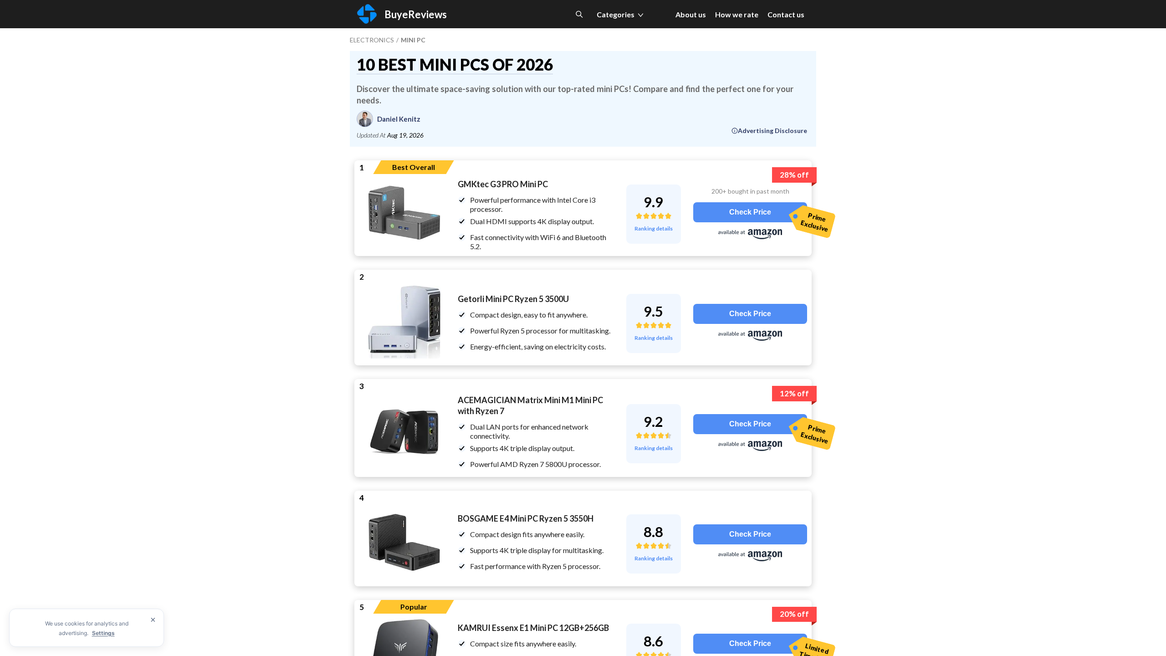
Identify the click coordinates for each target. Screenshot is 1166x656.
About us (690, 14)
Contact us (785, 14)
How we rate (736, 14)
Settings (103, 633)
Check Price (750, 212)
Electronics (372, 40)
